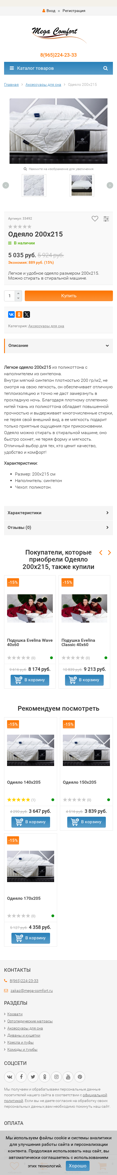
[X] (26, 314)
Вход (51, 10)
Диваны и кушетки (23, 1035)
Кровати (15, 1014)
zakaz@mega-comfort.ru (32, 990)
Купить (68, 295)
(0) (32, 658)
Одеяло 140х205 (24, 782)
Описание (18, 345)
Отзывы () (19, 527)
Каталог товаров (35, 68)
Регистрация (74, 10)
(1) (32, 800)
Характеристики (24, 512)
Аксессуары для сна (46, 326)
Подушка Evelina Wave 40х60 (30, 642)
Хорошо (78, 1165)
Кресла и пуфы (20, 1042)
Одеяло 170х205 (24, 898)
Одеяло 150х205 (79, 782)
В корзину (34, 679)
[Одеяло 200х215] (34, 185)
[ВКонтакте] (11, 314)
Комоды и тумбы (22, 1049)
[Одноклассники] (19, 314)
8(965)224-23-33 (58, 55)
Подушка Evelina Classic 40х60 (78, 642)
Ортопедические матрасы (30, 1021)
